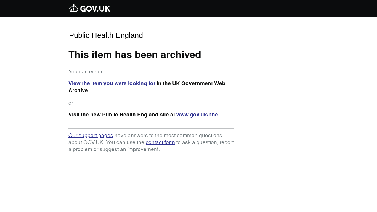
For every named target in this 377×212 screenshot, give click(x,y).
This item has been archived (134, 54)
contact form (160, 141)
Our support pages (90, 135)
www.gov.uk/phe (197, 114)
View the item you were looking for (111, 83)
